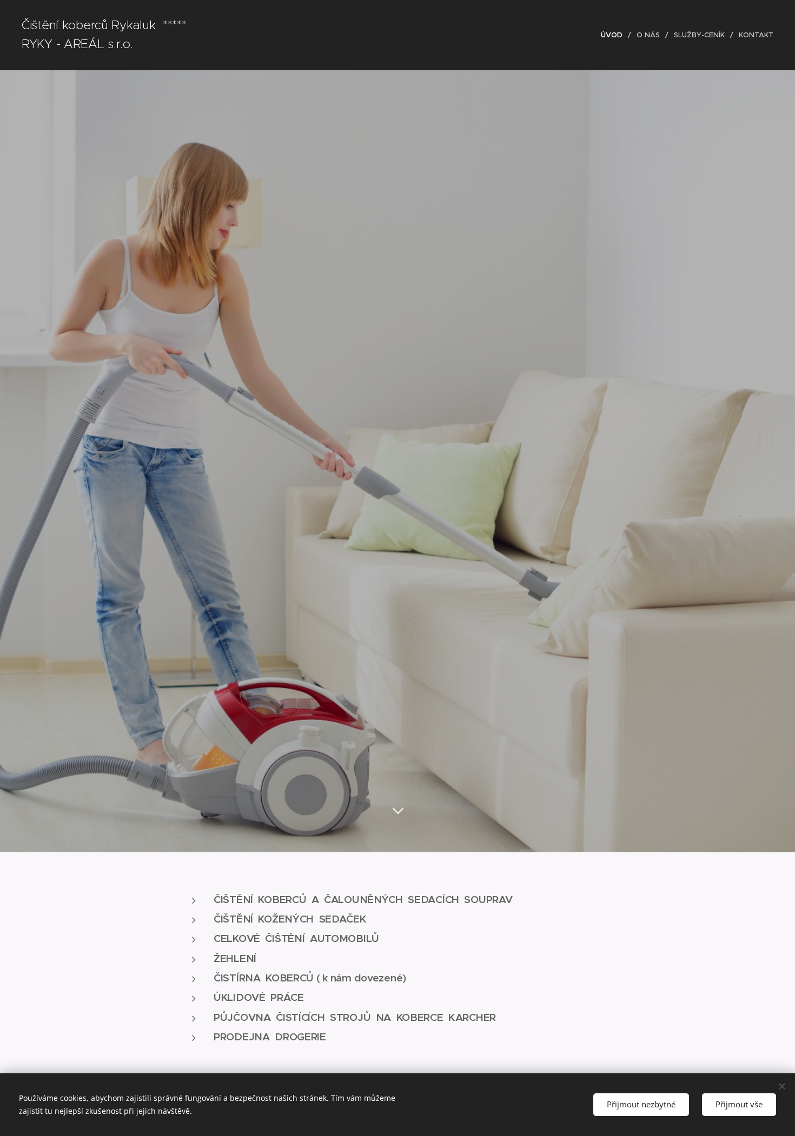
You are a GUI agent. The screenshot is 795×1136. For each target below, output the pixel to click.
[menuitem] (614, 35)
